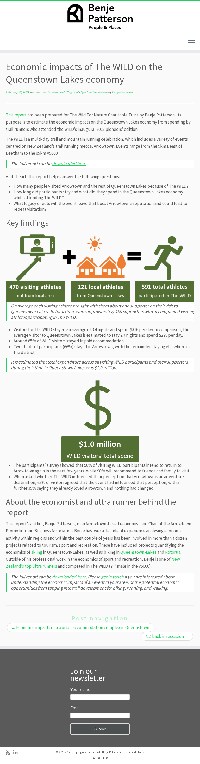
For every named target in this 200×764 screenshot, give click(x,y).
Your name (80, 689)
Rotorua (172, 552)
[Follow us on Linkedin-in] (17, 752)
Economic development (49, 92)
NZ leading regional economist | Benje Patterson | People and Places (104, 752)
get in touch (112, 577)
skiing (36, 552)
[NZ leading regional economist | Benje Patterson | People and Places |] (100, 17)
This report (16, 115)
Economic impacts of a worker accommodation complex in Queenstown (80, 627)
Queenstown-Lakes (138, 552)
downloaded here (69, 163)
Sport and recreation (94, 92)
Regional (73, 92)
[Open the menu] (191, 40)
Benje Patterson (122, 92)
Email (75, 708)
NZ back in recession (167, 636)
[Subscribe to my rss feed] (9, 752)
